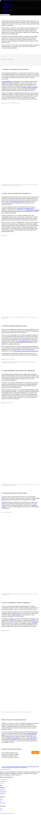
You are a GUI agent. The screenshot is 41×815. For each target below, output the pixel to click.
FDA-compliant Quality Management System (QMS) (26, 351)
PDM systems (35, 621)
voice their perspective (16, 201)
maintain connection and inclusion (30, 87)
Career (5, 12)
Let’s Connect (4, 10)
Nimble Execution (7, 6)
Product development (7, 81)
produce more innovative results (25, 208)
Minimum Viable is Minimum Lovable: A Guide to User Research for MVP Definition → (20, 767)
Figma (33, 618)
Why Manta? (4, 3)
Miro (14, 613)
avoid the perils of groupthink (32, 210)
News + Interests (7, 9)
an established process (24, 341)
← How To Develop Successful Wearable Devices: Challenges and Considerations (17, 766)
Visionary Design (7, 4)
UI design (12, 618)
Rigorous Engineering (8, 5)
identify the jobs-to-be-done (13, 737)
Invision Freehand (16, 614)
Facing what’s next (30, 737)
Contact (5, 11)
